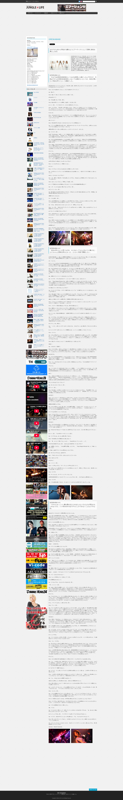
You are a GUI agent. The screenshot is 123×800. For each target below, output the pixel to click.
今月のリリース (54, 13)
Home (47, 794)
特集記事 (46, 13)
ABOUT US (30, 13)
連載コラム (62, 13)
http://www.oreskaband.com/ (32, 85)
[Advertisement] (61, 25)
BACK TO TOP (93, 789)
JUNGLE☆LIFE (35, 8)
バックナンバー (38, 13)
